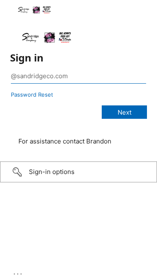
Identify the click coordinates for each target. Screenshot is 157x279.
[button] (78, 172)
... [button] (18, 272)
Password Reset (32, 94)
